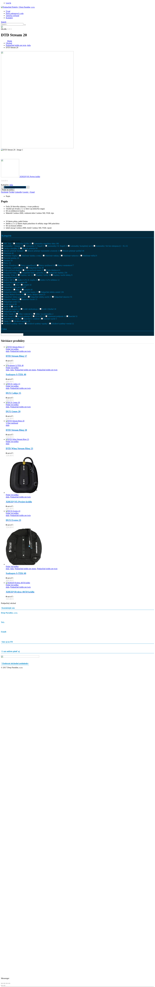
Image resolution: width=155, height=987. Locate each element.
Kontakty (9, 18)
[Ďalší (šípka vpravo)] (4, 985)
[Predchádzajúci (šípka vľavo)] (2, 985)
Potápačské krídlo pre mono (25, 370)
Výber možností (12, 423)
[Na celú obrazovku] (4, 983)
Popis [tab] (8, 196)
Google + (26, 192)
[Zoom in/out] (2, 983)
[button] (3, 22)
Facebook (4, 192)
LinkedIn (18, 192)
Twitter (11, 192)
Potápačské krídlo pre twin (20, 351)
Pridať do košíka (8, 190)
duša (11, 185)
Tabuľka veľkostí (12, 16)
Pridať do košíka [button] (12, 349)
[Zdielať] (7, 983)
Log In (8, 3)
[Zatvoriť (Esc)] (9, 983)
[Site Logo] (18, 7)
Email (32, 192)
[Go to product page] (80, 347)
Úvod (8, 11)
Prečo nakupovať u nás (14, 13)
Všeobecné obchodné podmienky (15, 663)
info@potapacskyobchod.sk (11, 634)
